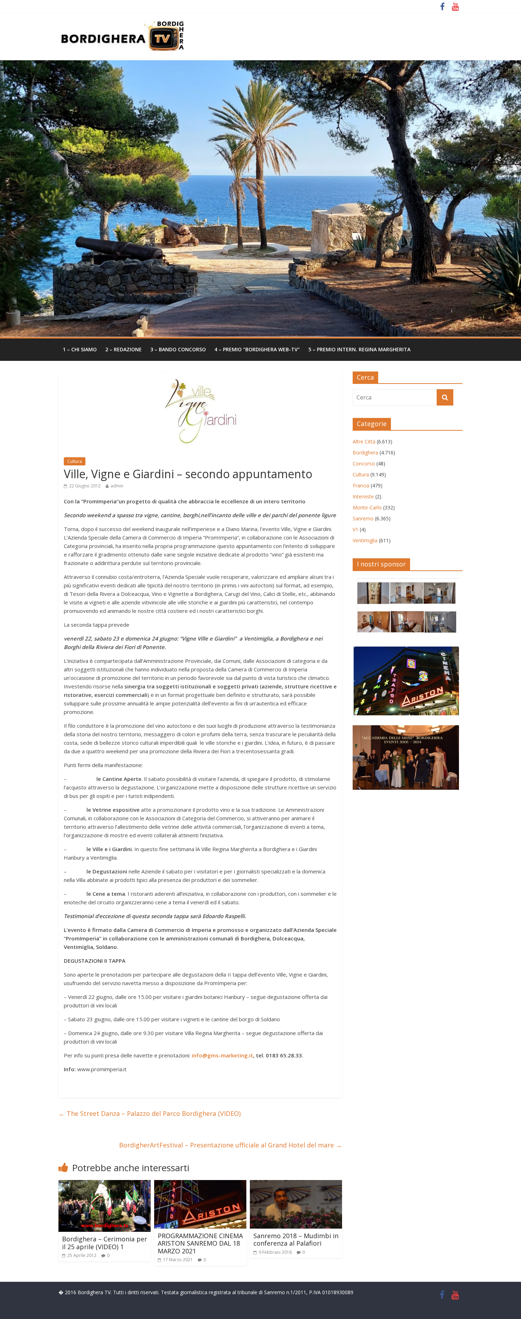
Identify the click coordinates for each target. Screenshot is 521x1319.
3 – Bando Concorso (178, 349)
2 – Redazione (123, 349)
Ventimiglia (365, 540)
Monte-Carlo (367, 507)
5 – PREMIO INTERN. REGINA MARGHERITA (359, 349)
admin (117, 486)
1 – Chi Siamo (80, 349)
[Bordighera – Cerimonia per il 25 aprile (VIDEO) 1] (104, 1184)
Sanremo (363, 518)
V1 (355, 529)
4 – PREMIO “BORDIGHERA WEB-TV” (257, 349)
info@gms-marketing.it (222, 1055)
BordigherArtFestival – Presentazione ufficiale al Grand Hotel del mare (230, 1145)
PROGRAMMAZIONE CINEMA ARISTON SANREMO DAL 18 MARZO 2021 (200, 1243)
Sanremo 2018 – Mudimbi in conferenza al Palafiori (295, 1239)
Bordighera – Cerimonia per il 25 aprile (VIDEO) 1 (104, 1243)
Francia (361, 485)
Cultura (74, 461)
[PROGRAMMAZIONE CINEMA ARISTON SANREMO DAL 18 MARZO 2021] (200, 1184)
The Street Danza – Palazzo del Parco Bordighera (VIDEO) (149, 1113)
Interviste (363, 496)
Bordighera (365, 452)
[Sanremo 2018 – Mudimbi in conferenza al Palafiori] (296, 1184)
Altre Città (364, 441)
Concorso (364, 463)
